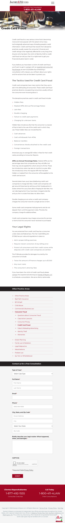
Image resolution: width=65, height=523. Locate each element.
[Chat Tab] (32, 261)
